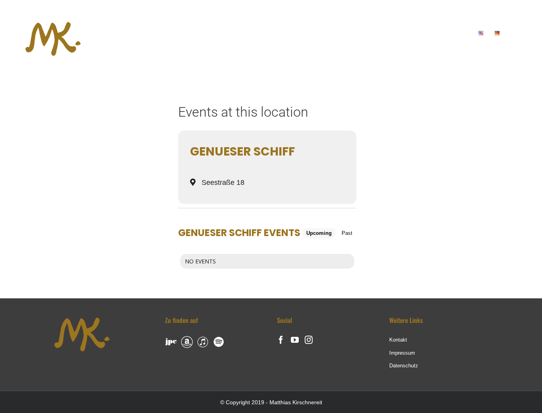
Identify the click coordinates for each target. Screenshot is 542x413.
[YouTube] (295, 340)
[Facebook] (281, 340)
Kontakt (398, 340)
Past (347, 233)
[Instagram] (309, 340)
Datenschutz (403, 366)
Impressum (402, 353)
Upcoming (319, 233)
